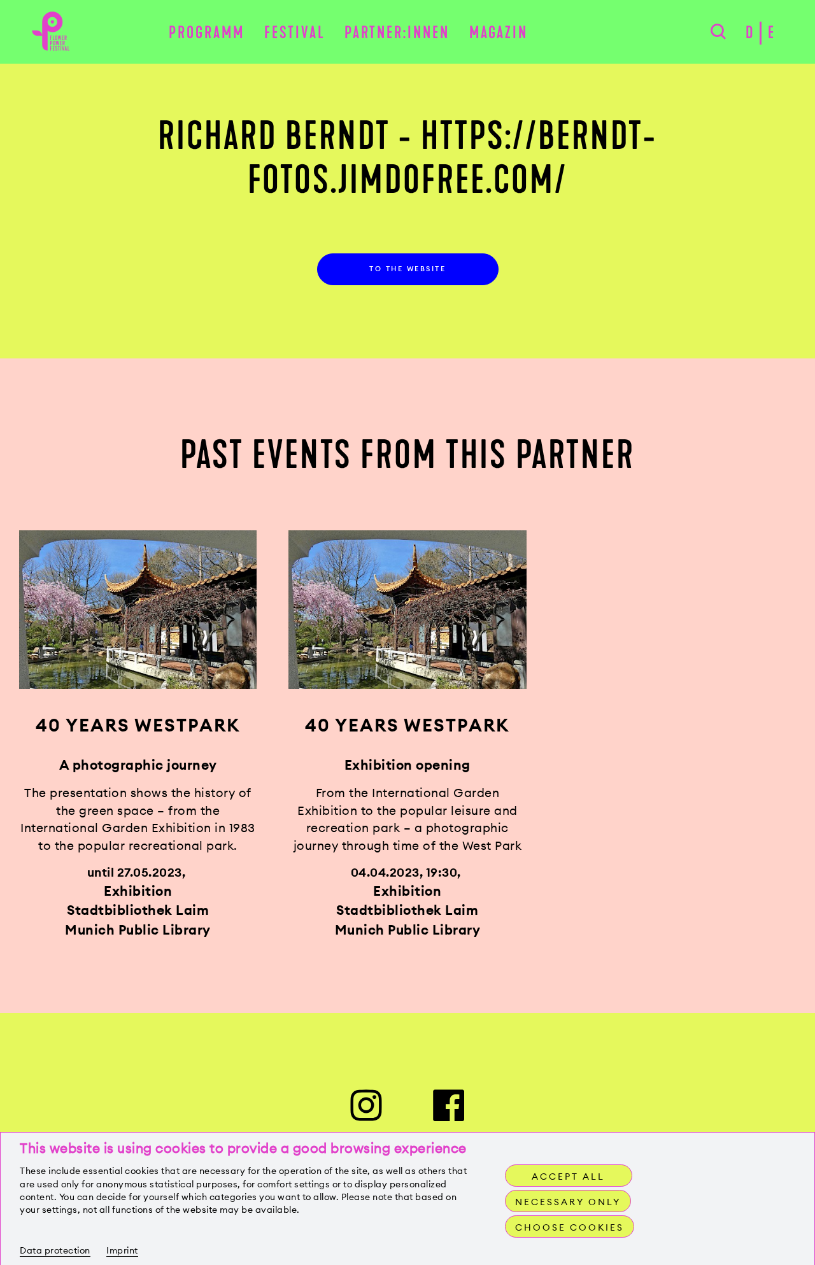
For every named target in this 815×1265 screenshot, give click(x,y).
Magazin (498, 32)
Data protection (55, 1250)
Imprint (122, 1250)
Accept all (568, 1176)
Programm (206, 32)
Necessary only (568, 1202)
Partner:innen (397, 32)
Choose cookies (569, 1227)
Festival (294, 32)
